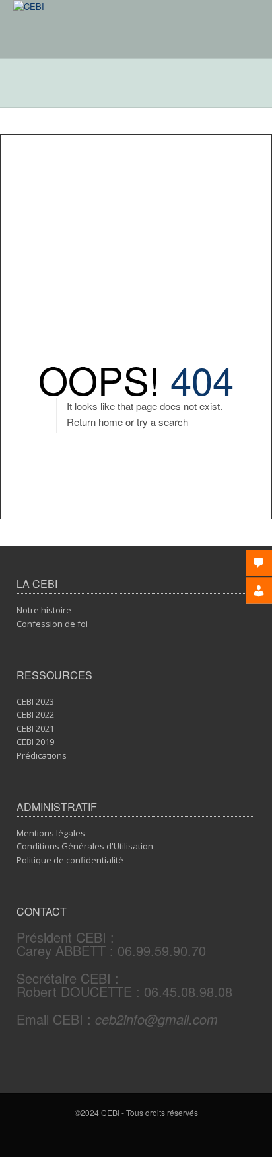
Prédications (42, 755)
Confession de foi (52, 624)
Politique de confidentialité (70, 860)
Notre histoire (44, 610)
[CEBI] (28, 6)
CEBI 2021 (35, 728)
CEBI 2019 (35, 742)
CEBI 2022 (35, 714)
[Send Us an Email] (139, 1136)
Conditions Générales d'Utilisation (85, 846)
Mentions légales (51, 833)
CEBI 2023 (35, 701)
